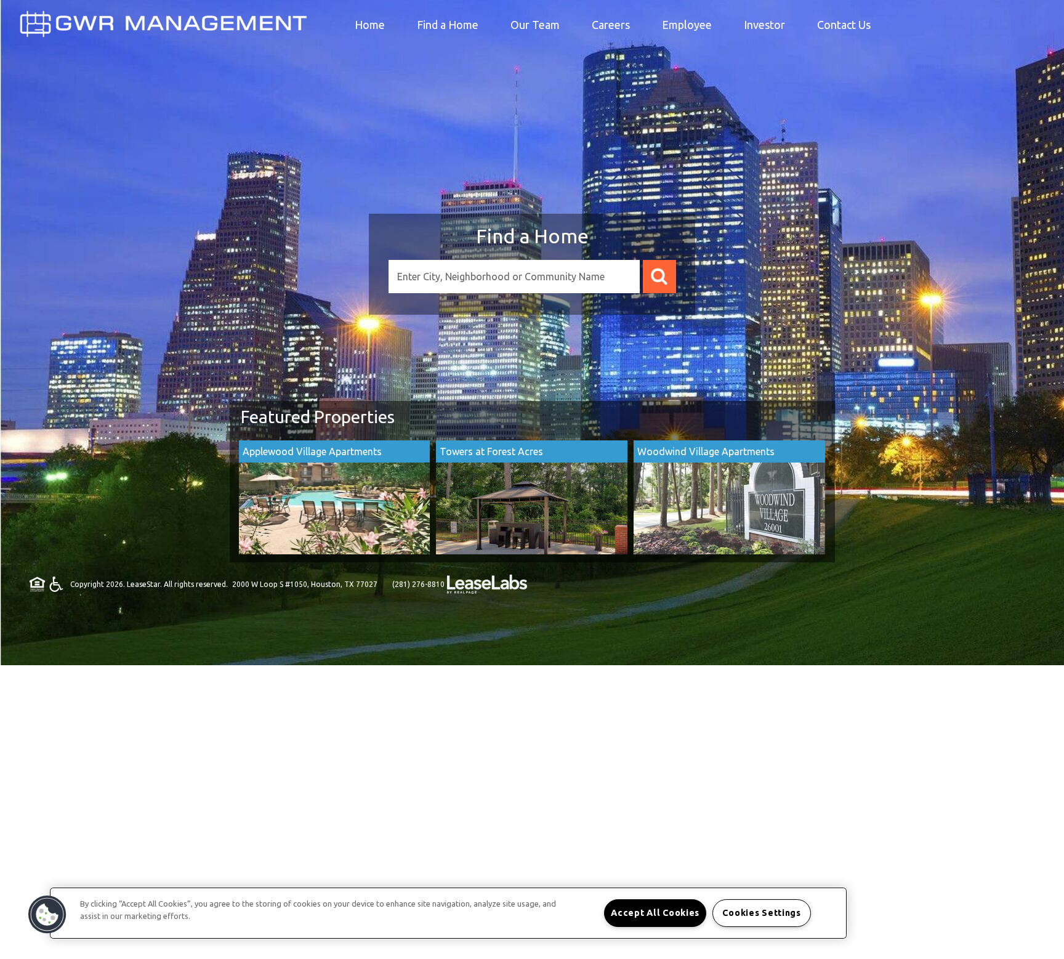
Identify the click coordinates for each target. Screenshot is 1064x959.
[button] (47, 914)
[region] (448, 913)
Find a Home (532, 236)
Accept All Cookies (655, 913)
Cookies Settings (761, 913)
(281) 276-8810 (418, 584)
